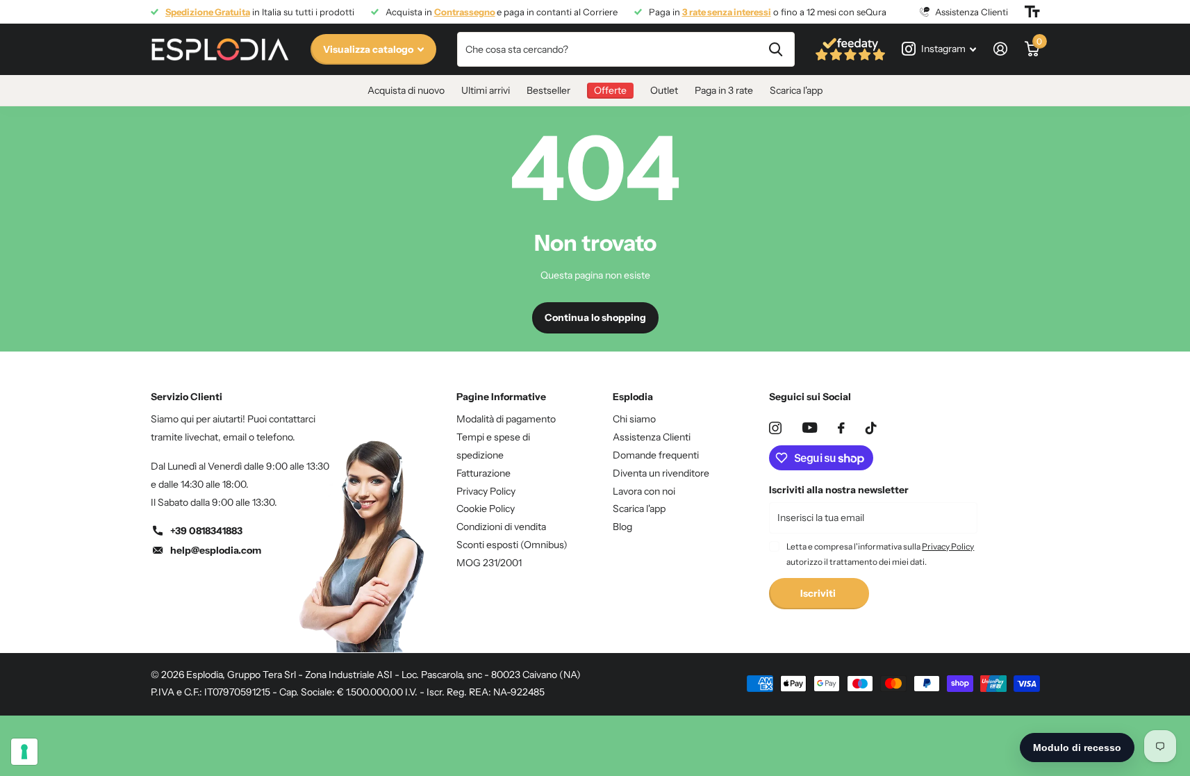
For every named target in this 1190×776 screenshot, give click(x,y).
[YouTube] (809, 427)
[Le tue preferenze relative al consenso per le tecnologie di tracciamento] (24, 751)
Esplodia (633, 396)
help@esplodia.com (215, 550)
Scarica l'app (796, 90)
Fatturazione (483, 473)
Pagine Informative (501, 396)
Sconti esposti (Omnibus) (512, 544)
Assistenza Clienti (652, 437)
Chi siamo (634, 419)
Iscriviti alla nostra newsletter (839, 490)
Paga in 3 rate (724, 90)
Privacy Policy (485, 491)
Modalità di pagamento (506, 419)
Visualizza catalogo (369, 49)
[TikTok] (871, 428)
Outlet (664, 90)
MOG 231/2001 (489, 562)
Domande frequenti (656, 455)
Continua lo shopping (595, 317)
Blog (622, 526)
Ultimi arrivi (485, 90)
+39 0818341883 (206, 531)
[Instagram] (775, 428)
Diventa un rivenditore (661, 473)
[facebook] (841, 428)
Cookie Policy (485, 508)
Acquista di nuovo (406, 90)
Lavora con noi (644, 491)
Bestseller (548, 90)
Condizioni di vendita (501, 526)
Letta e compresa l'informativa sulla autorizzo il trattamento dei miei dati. (880, 554)
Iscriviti (819, 593)
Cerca (776, 49)
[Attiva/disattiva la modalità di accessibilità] (1032, 12)
